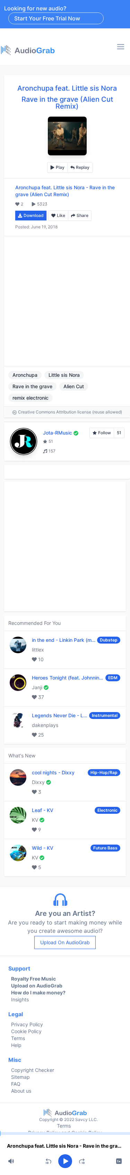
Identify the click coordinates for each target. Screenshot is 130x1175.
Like (61, 215)
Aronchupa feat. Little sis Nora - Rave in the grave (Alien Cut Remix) (65, 1146)
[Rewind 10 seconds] (48, 1161)
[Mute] (11, 1161)
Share (82, 215)
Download (34, 215)
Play (60, 167)
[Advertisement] (65, 301)
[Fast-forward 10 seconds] (82, 1161)
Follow (104, 432)
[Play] (65, 1161)
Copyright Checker (32, 1070)
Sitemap (20, 1077)
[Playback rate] (119, 1161)
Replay (82, 167)
